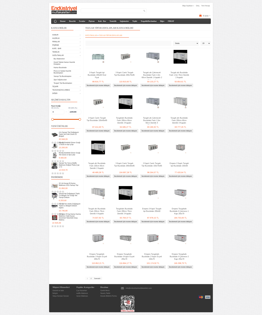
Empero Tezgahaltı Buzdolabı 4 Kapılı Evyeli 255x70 (124, 256)
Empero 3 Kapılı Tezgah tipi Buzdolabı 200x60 (151, 210)
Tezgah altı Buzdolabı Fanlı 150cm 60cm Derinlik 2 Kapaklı (96, 165)
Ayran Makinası (82, 296)
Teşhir (134, 21)
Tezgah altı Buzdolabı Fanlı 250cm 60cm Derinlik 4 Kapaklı (179, 120)
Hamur (63, 21)
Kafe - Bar (102, 21)
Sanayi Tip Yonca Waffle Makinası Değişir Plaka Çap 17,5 (69, 165)
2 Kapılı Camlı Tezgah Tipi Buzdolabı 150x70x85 (152, 164)
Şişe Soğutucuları (60, 80)
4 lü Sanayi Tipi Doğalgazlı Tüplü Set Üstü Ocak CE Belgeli (69, 134)
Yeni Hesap (205, 6)
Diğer (162, 21)
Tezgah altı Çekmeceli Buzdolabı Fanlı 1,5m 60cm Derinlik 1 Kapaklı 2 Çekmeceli (152, 76)
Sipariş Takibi (105, 293)
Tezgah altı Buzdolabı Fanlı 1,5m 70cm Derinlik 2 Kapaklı (179, 75)
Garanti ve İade (58, 290)
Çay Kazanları (81, 290)
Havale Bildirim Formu (108, 296)
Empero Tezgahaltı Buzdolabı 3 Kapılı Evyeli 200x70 (97, 256)
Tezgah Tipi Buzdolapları (63, 83)
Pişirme (92, 21)
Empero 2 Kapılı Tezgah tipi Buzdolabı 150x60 (179, 164)
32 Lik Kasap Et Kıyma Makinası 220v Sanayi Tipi (68, 184)
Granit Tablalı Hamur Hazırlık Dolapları (64, 63)
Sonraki (97, 278)
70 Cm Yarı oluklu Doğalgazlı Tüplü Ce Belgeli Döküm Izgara (69, 206)
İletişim (55, 293)
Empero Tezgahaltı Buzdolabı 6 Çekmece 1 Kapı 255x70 (179, 211)
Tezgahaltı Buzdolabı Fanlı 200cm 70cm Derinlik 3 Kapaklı (124, 211)
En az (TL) (55, 108)
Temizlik (113, 21)
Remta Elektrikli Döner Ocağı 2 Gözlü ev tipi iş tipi (69, 143)
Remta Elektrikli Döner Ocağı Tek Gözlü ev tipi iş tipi (69, 154)
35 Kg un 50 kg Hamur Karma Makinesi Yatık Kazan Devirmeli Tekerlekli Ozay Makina (70, 217)
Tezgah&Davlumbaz (149, 21)
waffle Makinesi (82, 293)
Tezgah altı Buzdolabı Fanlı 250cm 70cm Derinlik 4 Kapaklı (96, 211)
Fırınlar (82, 21)
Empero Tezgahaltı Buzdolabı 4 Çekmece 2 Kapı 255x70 (179, 256)
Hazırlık (72, 21)
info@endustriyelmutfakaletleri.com (139, 288)
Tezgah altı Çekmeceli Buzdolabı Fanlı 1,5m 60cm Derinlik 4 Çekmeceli (152, 121)
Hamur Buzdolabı (60, 67)
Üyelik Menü (105, 290)
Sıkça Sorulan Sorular (61, 296)
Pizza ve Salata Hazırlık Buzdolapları (62, 72)
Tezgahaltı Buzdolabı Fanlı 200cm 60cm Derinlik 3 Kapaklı (124, 120)
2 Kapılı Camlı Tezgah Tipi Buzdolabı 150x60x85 (97, 119)
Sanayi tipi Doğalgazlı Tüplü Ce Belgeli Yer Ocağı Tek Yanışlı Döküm (69, 195)
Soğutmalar (124, 21)
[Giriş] (55, 21)
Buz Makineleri (59, 59)
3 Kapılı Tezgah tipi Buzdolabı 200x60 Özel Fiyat (97, 75)
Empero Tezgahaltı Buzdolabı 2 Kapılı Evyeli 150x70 (152, 256)
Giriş (197, 6)
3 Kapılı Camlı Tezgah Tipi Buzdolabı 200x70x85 (124, 74)
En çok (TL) (73, 108)
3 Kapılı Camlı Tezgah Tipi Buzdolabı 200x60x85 (124, 164)
